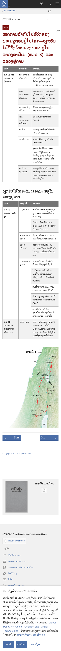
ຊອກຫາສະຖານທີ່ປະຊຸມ (14, 561)
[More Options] (56, 11)
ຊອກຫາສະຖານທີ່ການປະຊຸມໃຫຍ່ (18, 567)
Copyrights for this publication (17, 453)
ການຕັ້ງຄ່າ (36, 644)
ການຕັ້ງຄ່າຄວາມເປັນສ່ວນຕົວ (31, 635)
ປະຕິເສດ (21, 644)
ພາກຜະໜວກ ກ (10, 11)
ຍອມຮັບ (8, 644)
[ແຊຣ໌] (49, 11)
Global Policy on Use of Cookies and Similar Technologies (29, 627)
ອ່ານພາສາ (8, 19)
